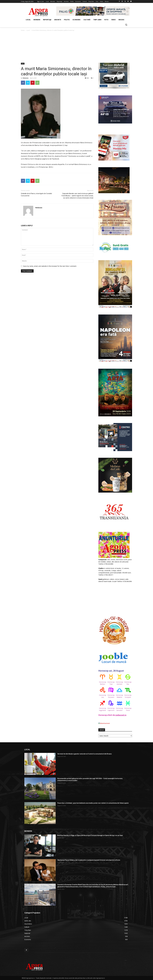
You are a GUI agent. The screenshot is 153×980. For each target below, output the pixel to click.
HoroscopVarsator (119, 709)
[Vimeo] (128, 1)
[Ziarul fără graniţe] (38, 11)
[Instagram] (122, 1)
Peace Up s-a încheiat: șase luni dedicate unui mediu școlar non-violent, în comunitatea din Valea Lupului (93, 803)
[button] (126, 24)
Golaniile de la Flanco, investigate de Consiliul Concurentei (36, 195)
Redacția (25, 78)
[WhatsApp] (37, 83)
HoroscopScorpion (127, 696)
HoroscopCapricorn (111, 709)
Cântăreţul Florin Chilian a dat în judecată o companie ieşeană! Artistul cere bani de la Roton (88, 860)
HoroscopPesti (127, 709)
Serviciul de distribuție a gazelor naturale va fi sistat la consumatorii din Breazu (84, 754)
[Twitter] (125, 1)
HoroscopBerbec (102, 683)
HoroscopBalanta (119, 696)
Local (28, 30)
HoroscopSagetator (102, 709)
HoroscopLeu (102, 696)
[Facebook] (119, 1)
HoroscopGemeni (119, 683)
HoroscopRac (127, 683)
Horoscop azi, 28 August (111, 670)
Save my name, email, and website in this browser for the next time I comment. (50, 266)
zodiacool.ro (120, 715)
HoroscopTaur (111, 683)
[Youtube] (131, 1)
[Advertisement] (76, 47)
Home (23, 30)
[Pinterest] (32, 83)
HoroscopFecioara (111, 696)
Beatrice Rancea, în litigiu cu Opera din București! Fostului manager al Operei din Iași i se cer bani (90, 835)
